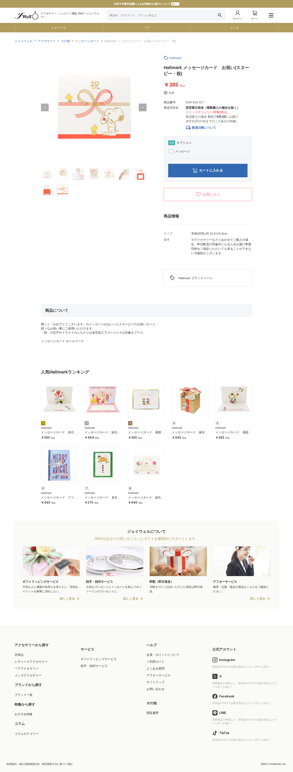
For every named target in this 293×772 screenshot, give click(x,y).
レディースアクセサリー (31, 661)
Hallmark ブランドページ (191, 278)
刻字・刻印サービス (94, 666)
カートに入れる (211, 170)
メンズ (234, 27)
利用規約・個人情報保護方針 (23, 764)
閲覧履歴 (152, 713)
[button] (45, 107)
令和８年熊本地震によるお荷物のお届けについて (146, 3)
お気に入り (211, 194)
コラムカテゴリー (27, 733)
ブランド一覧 (24, 695)
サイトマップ (155, 682)
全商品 (19, 654)
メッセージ (182, 151)
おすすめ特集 (24, 714)
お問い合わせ (155, 689)
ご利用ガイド (155, 661)
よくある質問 (155, 668)
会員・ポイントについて (163, 654)
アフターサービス (158, 675)
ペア (146, 27)
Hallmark (175, 58)
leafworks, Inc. (278, 764)
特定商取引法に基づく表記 (57, 764)
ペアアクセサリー (27, 668)
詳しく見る (67, 598)
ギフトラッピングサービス (99, 659)
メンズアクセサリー (28, 675)
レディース (58, 27)
